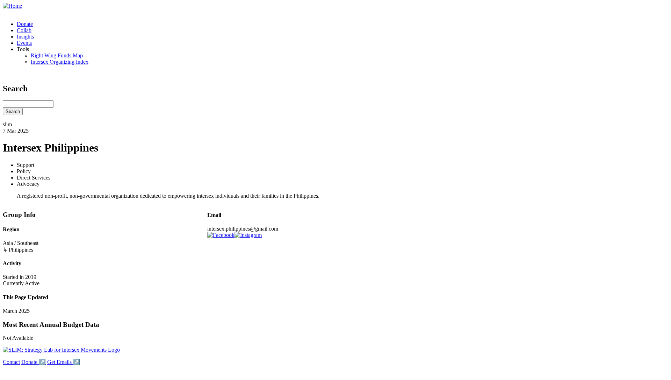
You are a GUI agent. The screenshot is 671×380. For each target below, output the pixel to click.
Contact (11, 362)
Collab (24, 30)
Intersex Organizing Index (59, 62)
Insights (25, 37)
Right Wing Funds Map (57, 55)
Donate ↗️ (33, 362)
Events (24, 43)
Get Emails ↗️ (63, 362)
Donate (25, 24)
